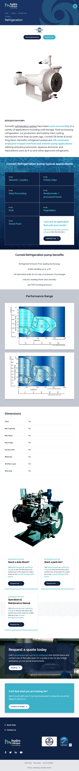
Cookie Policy (28, 763)
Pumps (14, 13)
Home (6, 13)
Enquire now (49, 37)
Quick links (11, 725)
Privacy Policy (37, 763)
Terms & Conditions (47, 763)
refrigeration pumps (26, 126)
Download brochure (32, 37)
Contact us (11, 730)
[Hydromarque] (22, 742)
